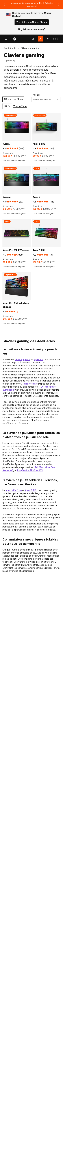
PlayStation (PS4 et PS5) (30, 470)
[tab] (33, 39)
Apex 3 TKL (31, 490)
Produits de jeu (12, 48)
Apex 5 (18, 359)
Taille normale (30, 383)
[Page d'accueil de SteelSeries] (14, 39)
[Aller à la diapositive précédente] (4, 4)
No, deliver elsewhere (30, 29)
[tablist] (33, 39)
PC (36, 467)
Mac (41, 467)
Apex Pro (38, 359)
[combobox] (46, 99)
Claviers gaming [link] (30, 48)
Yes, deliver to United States (31, 22)
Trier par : (36, 94)
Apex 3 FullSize (14, 490)
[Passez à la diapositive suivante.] (59, 4)
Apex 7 (26, 359)
